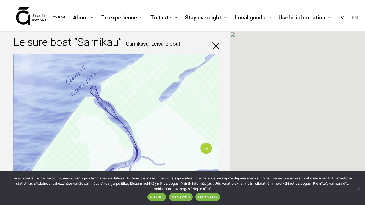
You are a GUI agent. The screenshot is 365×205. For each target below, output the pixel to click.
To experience (119, 17)
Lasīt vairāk (208, 197)
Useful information (302, 17)
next (206, 148)
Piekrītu (157, 197)
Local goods (250, 17)
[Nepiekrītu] (358, 188)
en (355, 17)
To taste (161, 17)
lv (341, 17)
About (80, 17)
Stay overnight (203, 17)
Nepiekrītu (181, 197)
